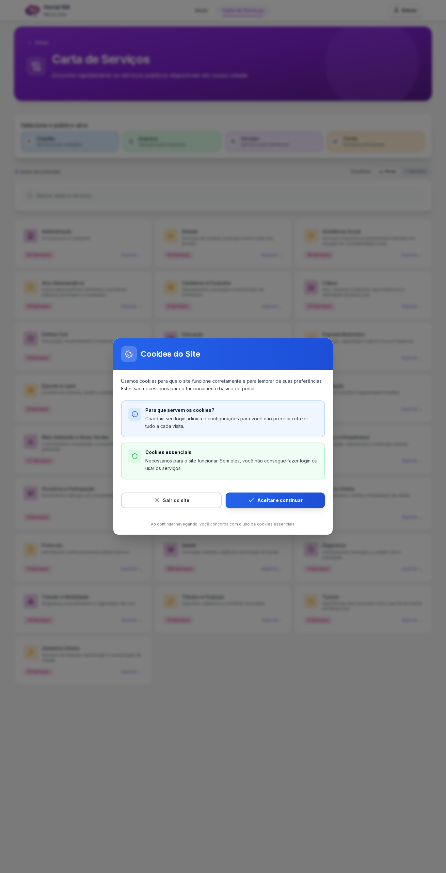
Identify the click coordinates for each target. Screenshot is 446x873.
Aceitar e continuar (280, 500)
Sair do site (176, 500)
